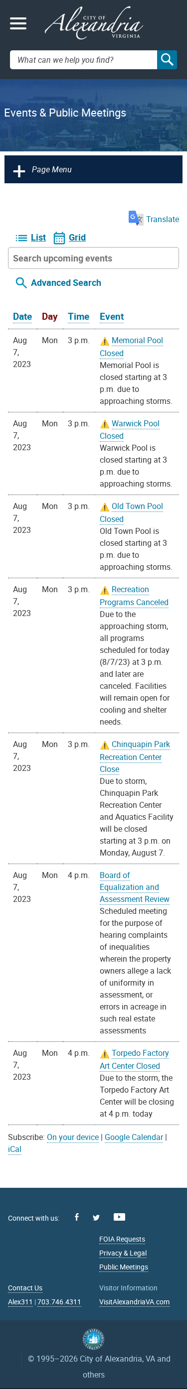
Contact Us (25, 1287)
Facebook (77, 1217)
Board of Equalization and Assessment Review (135, 887)
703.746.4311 (59, 1301)
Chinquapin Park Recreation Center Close (135, 756)
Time (78, 316)
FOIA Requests (122, 1239)
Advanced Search (66, 282)
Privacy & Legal (123, 1253)
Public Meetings (123, 1266)
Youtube (119, 1217)
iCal (14, 1148)
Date (22, 316)
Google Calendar (134, 1137)
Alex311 (20, 1301)
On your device (73, 1137)
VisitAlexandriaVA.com (134, 1301)
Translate (162, 219)
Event (112, 316)
